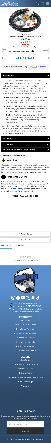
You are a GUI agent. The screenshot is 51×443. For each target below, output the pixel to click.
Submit (25, 431)
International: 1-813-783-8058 (27, 306)
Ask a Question (26, 240)
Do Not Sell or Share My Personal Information (25, 377)
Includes (6, 139)
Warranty (25, 386)
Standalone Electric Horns (25, 333)
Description (8, 76)
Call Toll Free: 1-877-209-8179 (26, 303)
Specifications (9, 144)
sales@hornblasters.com (27, 312)
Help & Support (26, 360)
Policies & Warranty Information (18, 150)
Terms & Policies (25, 368)
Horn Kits (25, 320)
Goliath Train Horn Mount (25, 351)
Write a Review (26, 234)
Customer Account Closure (25, 364)
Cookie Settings (25, 381)
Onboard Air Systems (25, 338)
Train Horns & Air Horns (25, 325)
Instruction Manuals (25, 342)
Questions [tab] (20, 245)
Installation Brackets (25, 329)
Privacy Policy (25, 373)
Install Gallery (17, 189)
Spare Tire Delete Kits (25, 346)
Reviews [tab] (4, 245)
